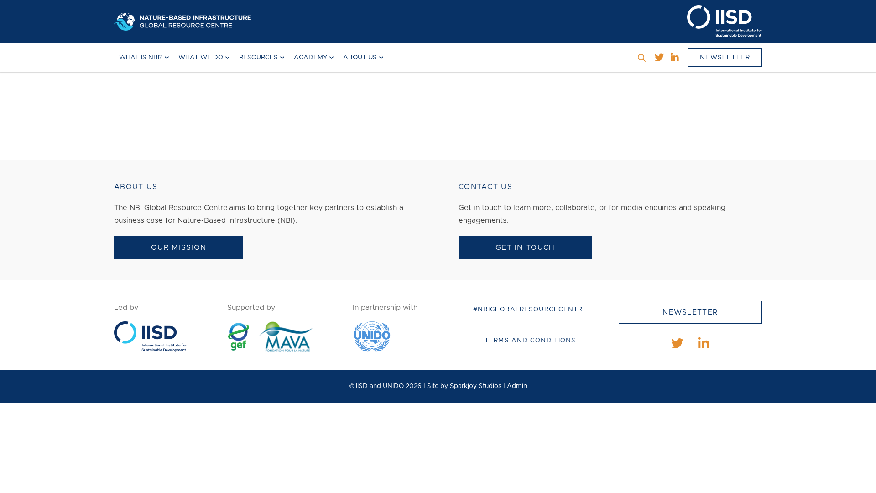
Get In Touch (525, 247)
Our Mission (178, 247)
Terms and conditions (530, 340)
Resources (258, 57)
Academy (310, 57)
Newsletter (725, 57)
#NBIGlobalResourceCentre (530, 309)
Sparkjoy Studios (475, 386)
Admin (517, 386)
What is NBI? (140, 57)
